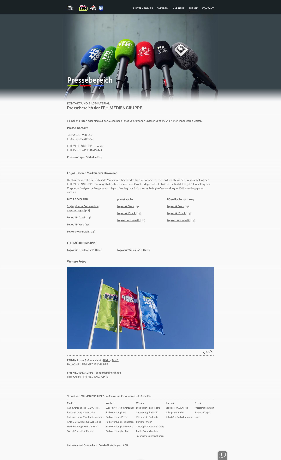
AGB (125, 445)
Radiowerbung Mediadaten (120, 422)
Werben (162, 8)
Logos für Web (75, 224)
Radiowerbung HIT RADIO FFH (83, 408)
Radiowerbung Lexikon (117, 431)
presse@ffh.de (84, 139)
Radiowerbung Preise (117, 417)
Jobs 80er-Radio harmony (179, 417)
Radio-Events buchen (147, 431)
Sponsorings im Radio (147, 412)
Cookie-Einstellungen (110, 445)
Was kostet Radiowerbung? (120, 408)
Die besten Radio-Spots (148, 408)
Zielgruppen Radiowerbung (150, 426)
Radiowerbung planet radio (81, 412)
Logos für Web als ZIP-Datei (133, 250)
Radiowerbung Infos (116, 412)
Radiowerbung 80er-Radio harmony (85, 417)
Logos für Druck (76, 217)
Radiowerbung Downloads (119, 426)
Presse (193, 8)
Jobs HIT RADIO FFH (177, 408)
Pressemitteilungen (204, 408)
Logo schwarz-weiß (78, 231)
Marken (71, 403)
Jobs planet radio (175, 412)
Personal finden (144, 422)
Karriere (178, 8)
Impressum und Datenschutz (82, 445)
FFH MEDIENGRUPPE (92, 396)
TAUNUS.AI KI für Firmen (80, 431)
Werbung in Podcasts (147, 417)
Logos (197, 417)
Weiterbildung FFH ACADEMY (83, 426)
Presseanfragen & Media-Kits (84, 157)
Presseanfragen (202, 412)
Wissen (140, 403)
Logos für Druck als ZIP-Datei (84, 250)
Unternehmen (143, 8)
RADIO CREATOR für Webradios (84, 422)
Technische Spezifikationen (150, 436)
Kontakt (208, 8)
